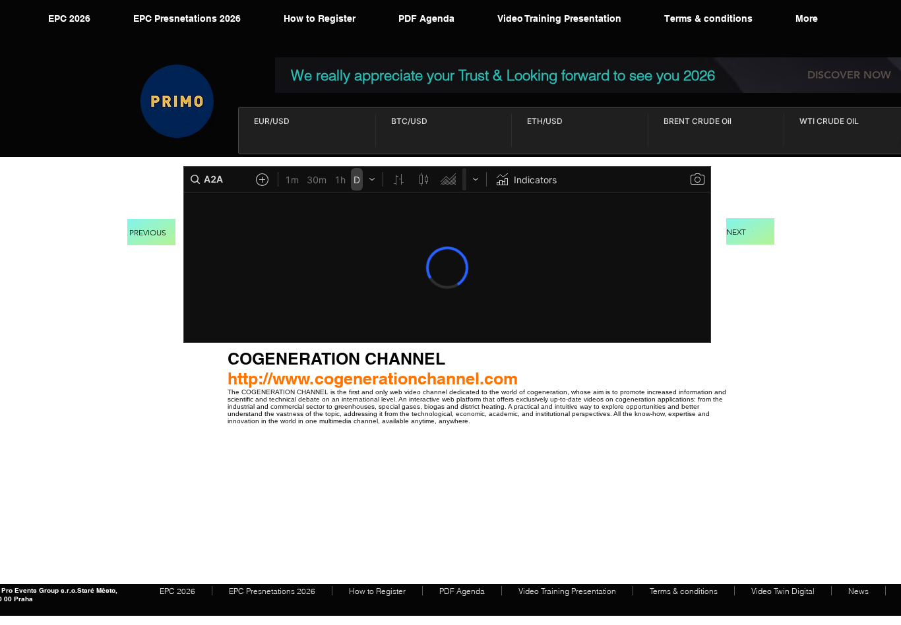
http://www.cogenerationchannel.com (373, 378)
